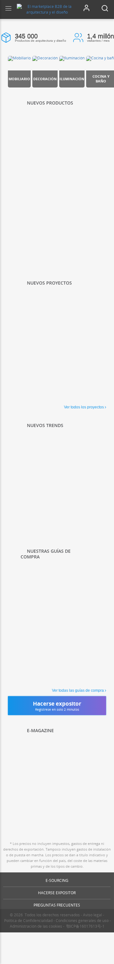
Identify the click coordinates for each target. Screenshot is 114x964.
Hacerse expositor (57, 892)
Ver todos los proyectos (84, 407)
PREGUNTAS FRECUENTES (57, 905)
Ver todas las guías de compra (78, 690)
